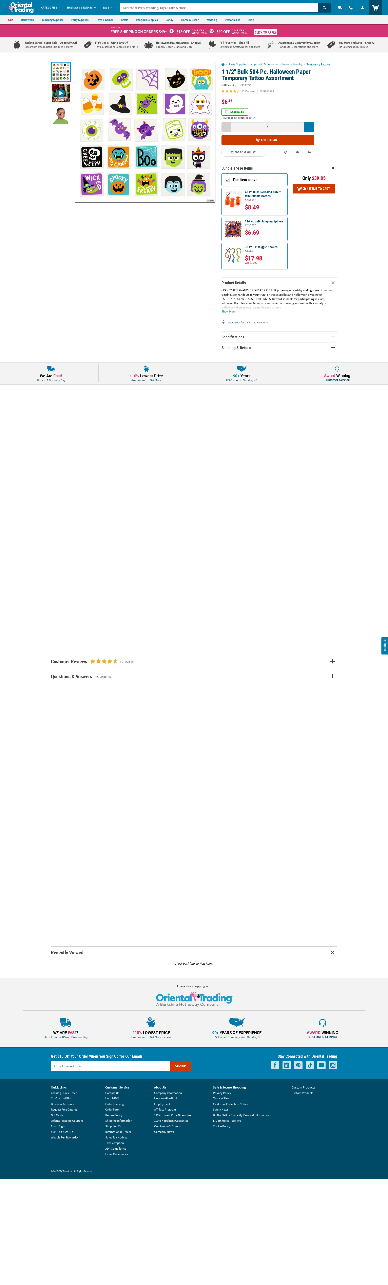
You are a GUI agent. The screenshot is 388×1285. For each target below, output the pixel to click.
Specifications (232, 337)
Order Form (112, 1109)
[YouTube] (321, 1065)
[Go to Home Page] (223, 64)
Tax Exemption (114, 1143)
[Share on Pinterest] (286, 152)
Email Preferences (116, 1154)
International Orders (118, 1132)
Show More (228, 311)
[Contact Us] (351, 7)
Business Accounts (62, 1104)
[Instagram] (333, 1065)
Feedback (385, 645)
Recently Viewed (67, 952)
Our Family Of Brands (167, 1126)
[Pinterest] (298, 1065)
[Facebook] (275, 1065)
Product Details (233, 282)
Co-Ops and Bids (61, 1098)
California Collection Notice (230, 1104)
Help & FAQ (112, 1098)
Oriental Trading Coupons (67, 1120)
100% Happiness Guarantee (171, 1120)
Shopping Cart (114, 1126)
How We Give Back (165, 1098)
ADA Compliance (115, 1148)
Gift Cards (57, 1115)
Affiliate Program (165, 1109)
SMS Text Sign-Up (62, 1132)
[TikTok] (310, 1065)
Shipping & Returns (237, 347)
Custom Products (302, 1093)
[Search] (324, 8)
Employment (162, 1104)
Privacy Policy (222, 1093)
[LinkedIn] (287, 1065)
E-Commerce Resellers (227, 1120)
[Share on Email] (297, 152)
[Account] (362, 7)
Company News (164, 1132)
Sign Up (180, 1066)
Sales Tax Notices (116, 1137)
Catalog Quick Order (64, 1093)
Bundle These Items (237, 168)
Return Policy (113, 1115)
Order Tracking (114, 1104)
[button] (145, 132)
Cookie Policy (221, 1126)
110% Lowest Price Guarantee (172, 1115)
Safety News (220, 1109)
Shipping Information (118, 1120)
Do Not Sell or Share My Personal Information (241, 1115)
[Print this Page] (309, 152)
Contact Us (112, 1093)
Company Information (168, 1093)
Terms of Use (221, 1098)
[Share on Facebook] (274, 152)
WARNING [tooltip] (234, 322)
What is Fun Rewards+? (65, 1137)
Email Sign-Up (60, 1126)
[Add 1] (309, 127)
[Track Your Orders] (340, 7)
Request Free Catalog (64, 1109)
